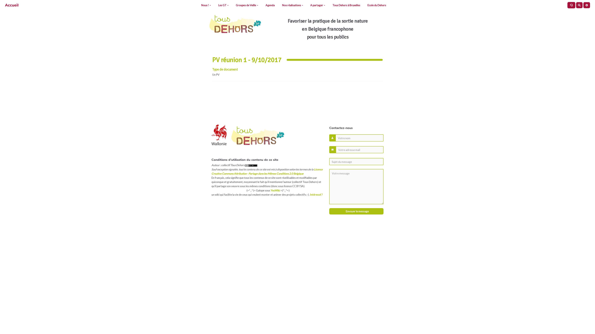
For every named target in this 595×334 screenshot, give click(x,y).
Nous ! (205, 5)
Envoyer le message (357, 211)
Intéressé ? (316, 194)
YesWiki (275, 190)
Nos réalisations (291, 5)
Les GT (222, 5)
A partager (316, 5)
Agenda (270, 5)
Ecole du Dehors (377, 5)
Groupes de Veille (246, 5)
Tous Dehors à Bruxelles (346, 5)
